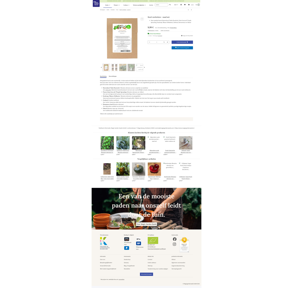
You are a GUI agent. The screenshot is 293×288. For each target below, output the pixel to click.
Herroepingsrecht (177, 269)
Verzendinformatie (105, 266)
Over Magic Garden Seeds (146, 224)
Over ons (102, 259)
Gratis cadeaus (152, 263)
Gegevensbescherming (178, 266)
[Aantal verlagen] (149, 42)
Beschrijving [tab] (103, 76)
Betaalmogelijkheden (106, 263)
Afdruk (173, 259)
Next (144, 67)
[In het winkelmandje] (101, 15)
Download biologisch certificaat (157, 249)
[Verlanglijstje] (185, 5)
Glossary (126, 263)
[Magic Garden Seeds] (96, 5)
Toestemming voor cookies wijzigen (158, 269)
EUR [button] (175, 5)
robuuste (108, 90)
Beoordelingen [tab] (113, 76)
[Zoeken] (170, 4)
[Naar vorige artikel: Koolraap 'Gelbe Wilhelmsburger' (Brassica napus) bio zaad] (188, 10)
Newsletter (127, 269)
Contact (150, 259)
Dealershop (127, 259)
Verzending (173, 28)
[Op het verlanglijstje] (142, 19)
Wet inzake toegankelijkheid (108, 269)
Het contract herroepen (146, 274)
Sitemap (150, 266)
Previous (101, 67)
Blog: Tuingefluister (129, 266)
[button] (181, 5)
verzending (121, 279)
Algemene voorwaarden (178, 263)
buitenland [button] (160, 35)
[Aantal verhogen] (167, 42)
